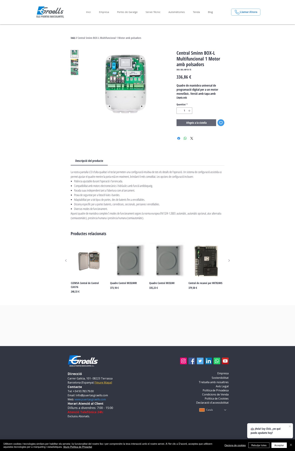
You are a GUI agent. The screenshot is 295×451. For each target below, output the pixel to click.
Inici (73, 38)
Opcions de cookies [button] (235, 445)
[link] (89, 161)
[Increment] (189, 111)
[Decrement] (179, 111)
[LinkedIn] (208, 361)
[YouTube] (225, 361)
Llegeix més (182, 97)
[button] (104, 12)
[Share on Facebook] (179, 138)
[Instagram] (183, 361)
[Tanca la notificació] (290, 426)
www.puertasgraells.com (90, 399)
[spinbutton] (184, 111)
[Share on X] (192, 138)
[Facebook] (191, 361)
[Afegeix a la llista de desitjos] (220, 122)
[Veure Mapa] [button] (103, 382)
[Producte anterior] (66, 260)
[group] (147, 268)
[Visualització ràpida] (89, 261)
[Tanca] (291, 445)
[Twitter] (200, 361)
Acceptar (279, 445)
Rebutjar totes (258, 445)
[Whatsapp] (217, 361)
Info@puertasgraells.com (92, 395)
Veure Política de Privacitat (77, 446)
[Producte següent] (229, 260)
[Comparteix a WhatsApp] (185, 138)
